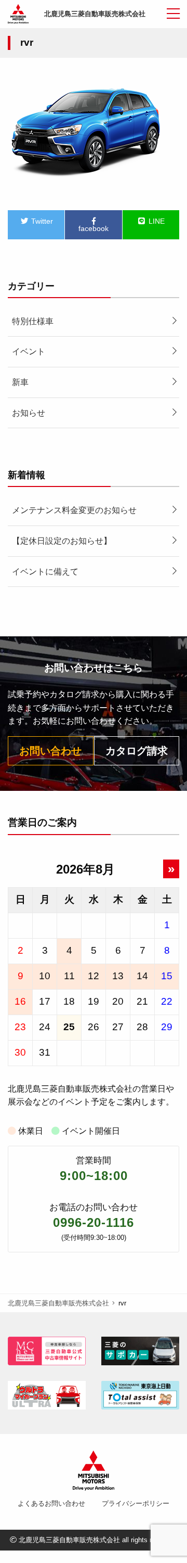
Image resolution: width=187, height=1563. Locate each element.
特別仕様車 (33, 321)
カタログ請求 (136, 751)
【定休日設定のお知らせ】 (62, 540)
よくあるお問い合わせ (51, 1503)
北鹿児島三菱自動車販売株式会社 (94, 14)
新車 (20, 382)
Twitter (41, 221)
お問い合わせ (50, 751)
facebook (93, 228)
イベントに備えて (45, 571)
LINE (155, 221)
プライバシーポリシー (135, 1503)
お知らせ (28, 412)
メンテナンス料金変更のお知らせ (74, 510)
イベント (28, 351)
